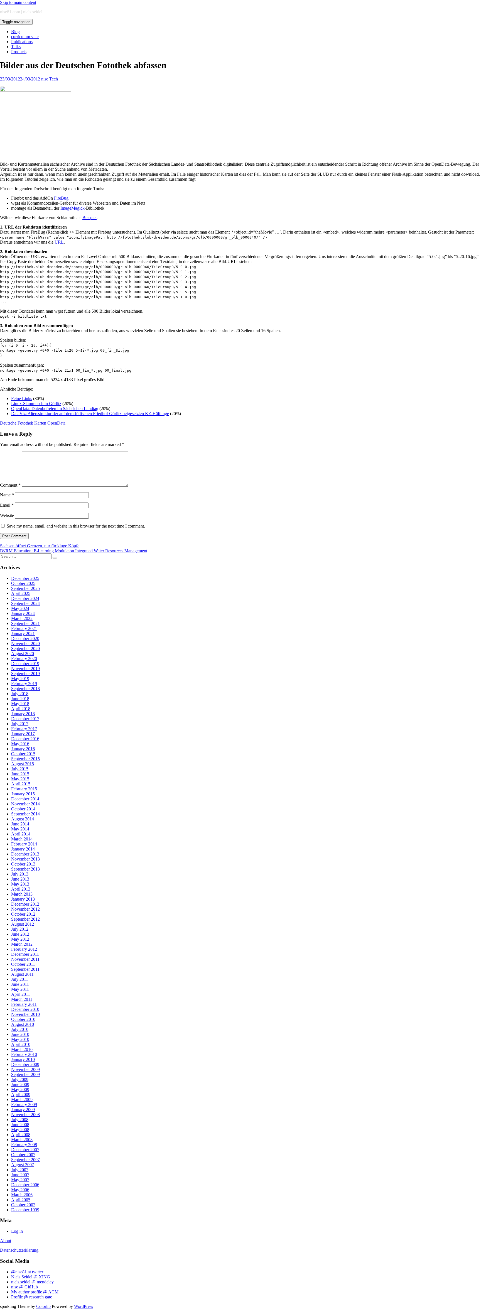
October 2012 (23, 914)
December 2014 (25, 798)
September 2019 (25, 673)
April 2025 (20, 593)
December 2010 (25, 1009)
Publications (22, 41)
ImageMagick (72, 208)
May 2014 (20, 829)
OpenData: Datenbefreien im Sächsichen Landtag (54, 408)
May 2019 (20, 678)
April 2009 (20, 1094)
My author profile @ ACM (34, 1292)
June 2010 (20, 1034)
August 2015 (22, 763)
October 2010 (23, 1019)
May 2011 (20, 989)
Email (7, 505)
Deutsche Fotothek (16, 423)
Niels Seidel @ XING (30, 1276)
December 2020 (25, 638)
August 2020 (22, 653)
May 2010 (20, 1039)
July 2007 (19, 1169)
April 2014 (20, 834)
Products (18, 51)
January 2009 (23, 1109)
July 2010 (19, 1029)
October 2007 (23, 1154)
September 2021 (25, 623)
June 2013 (20, 879)
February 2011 (24, 1004)
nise (44, 79)
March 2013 (22, 894)
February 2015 (24, 788)
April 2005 (20, 1199)
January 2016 (23, 748)
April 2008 (20, 1134)
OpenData (56, 423)
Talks (16, 46)
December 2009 (25, 1064)
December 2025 (25, 578)
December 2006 (25, 1184)
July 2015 (19, 768)
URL (59, 242)
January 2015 (23, 793)
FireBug (61, 198)
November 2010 (25, 1014)
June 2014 (20, 824)
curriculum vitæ (25, 36)
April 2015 (20, 783)
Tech (53, 79)
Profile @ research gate (31, 1297)
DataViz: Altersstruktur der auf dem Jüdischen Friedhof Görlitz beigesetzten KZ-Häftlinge (90, 413)
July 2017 (19, 723)
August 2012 (22, 924)
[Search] (55, 557)
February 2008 (24, 1144)
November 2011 (25, 959)
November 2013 (25, 859)
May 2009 (20, 1089)
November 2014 (25, 803)
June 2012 (20, 934)
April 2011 (20, 994)
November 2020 (25, 643)
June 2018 (20, 698)
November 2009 (25, 1069)
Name (7, 494)
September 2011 (25, 969)
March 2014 (22, 839)
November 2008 (25, 1114)
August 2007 (22, 1164)
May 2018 (20, 703)
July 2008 (19, 1119)
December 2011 (25, 954)
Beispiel (89, 217)
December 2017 (25, 718)
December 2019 (25, 663)
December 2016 (25, 738)
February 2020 (24, 658)
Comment (10, 485)
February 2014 (24, 844)
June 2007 (20, 1174)
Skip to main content (18, 2)
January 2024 (23, 613)
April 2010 (20, 1044)
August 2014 (22, 819)
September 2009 (25, 1074)
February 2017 (24, 728)
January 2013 (23, 899)
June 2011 (20, 984)
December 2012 (25, 904)
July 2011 (19, 979)
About (5, 1240)
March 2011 (21, 999)
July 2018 (19, 693)
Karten (40, 423)
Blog (15, 31)
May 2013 (20, 884)
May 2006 (20, 1189)
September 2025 (25, 588)
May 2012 (20, 939)
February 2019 (24, 683)
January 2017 (23, 733)
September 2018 (25, 688)
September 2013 (25, 869)
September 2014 (25, 814)
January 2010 (23, 1059)
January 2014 (23, 849)
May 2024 (20, 608)
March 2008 (22, 1139)
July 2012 (19, 929)
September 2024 (25, 603)
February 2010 (24, 1054)
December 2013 (25, 854)
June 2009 (20, 1084)
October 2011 (23, 964)
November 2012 (25, 909)
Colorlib (43, 1306)
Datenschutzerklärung (19, 1250)
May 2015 (20, 778)
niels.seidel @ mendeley (32, 1281)
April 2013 (20, 889)
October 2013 (23, 864)
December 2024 (25, 598)
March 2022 (22, 618)
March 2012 (22, 944)
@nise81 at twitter (27, 1271)
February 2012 (24, 949)
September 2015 (25, 758)
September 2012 (25, 919)
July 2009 (19, 1079)
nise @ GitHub (24, 1287)
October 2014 (23, 809)
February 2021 (24, 628)
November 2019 (25, 668)
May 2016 (20, 743)
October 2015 (23, 753)
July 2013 (19, 874)
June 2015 (20, 773)
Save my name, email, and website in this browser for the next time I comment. (76, 526)
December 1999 (25, 1209)
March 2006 (22, 1194)
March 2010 (22, 1049)
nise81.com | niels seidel (21, 11)
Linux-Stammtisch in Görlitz (36, 403)
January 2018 (23, 713)
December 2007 (25, 1149)
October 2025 (23, 583)
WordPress (83, 1306)
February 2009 (24, 1104)
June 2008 (20, 1124)
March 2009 (22, 1099)
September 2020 (25, 648)
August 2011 (22, 974)
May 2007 (20, 1179)
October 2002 (23, 1204)
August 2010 (22, 1024)
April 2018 (20, 708)
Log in (17, 1231)
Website (7, 515)
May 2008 (20, 1129)
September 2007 (25, 1159)
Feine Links (21, 398)
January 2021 (23, 633)
